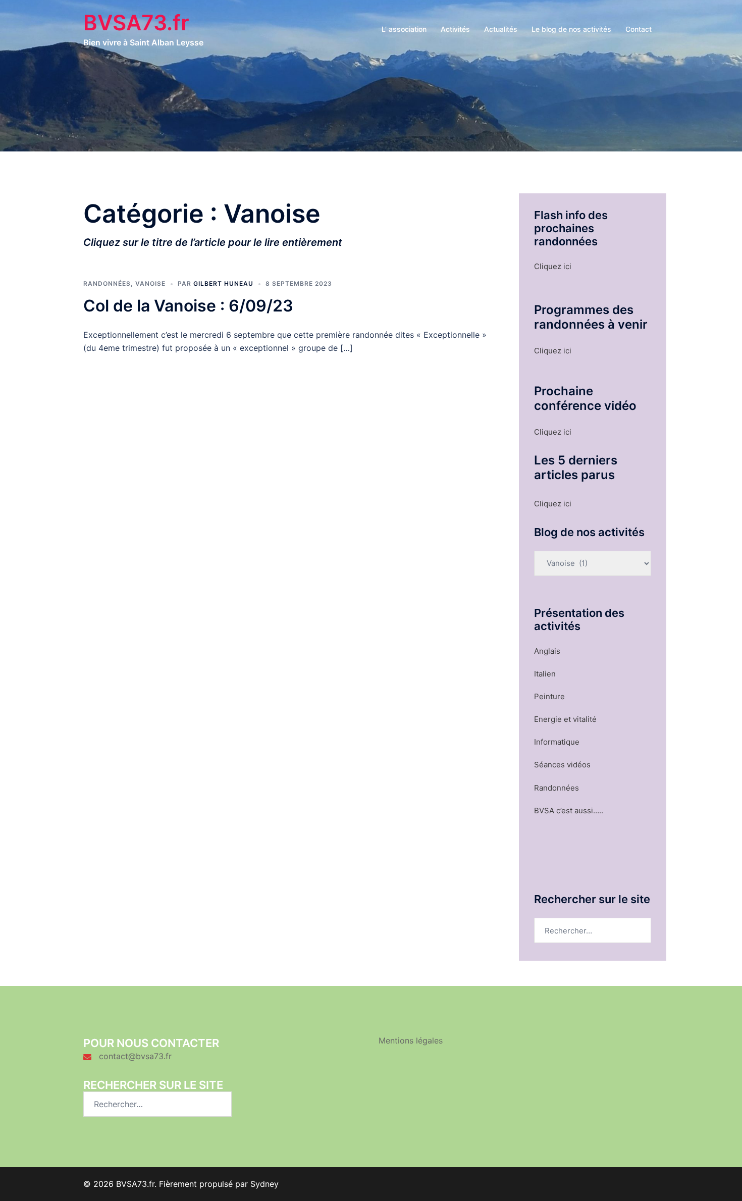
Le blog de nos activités (571, 29)
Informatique (556, 742)
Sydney (264, 1184)
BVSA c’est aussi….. (568, 810)
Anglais (547, 651)
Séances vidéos (562, 764)
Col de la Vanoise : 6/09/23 (188, 306)
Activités (455, 29)
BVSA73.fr (136, 22)
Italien (545, 673)
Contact (638, 29)
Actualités (500, 29)
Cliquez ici (552, 266)
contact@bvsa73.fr (135, 1056)
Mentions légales (411, 1040)
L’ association (404, 29)
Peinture (549, 696)
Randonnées (107, 283)
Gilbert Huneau (223, 283)
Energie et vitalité (565, 719)
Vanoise (150, 283)
